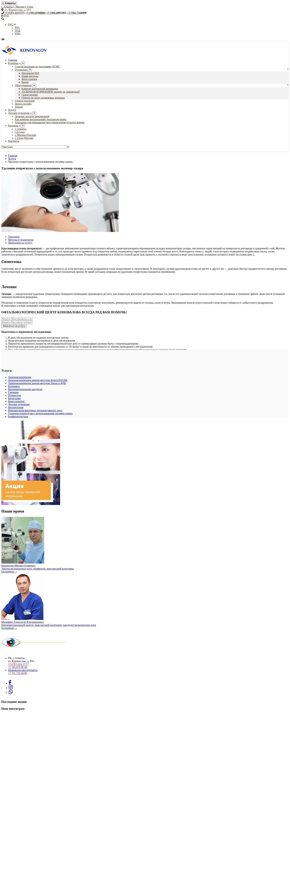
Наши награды (29, 76)
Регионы (13, 125)
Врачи (25, 82)
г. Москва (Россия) (25, 135)
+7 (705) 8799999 (35, 12)
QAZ (17, 30)
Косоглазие (14, 398)
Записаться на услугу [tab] (20, 242)
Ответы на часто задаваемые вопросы (43, 97)
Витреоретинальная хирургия (25, 389)
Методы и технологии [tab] (21, 239)
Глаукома (13, 392)
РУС (11, 24)
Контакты (13, 141)
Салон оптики (29, 94)
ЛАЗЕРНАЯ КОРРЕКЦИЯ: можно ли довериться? (50, 91)
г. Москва (18, 6)
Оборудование (23, 85)
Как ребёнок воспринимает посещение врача (40, 119)
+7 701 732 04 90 (17, 673)
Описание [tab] (14, 236)
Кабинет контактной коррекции (39, 88)
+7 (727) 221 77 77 (18, 664)
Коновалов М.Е (30, 73)
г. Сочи (29, 6)
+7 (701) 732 (74, 12)
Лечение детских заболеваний (32, 116)
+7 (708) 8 (52, 12)
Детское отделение (19, 113)
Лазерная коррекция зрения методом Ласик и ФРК (37, 383)
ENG (17, 33)
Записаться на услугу (14, 326)
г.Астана (20, 132)
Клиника (13, 63)
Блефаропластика (18, 416)
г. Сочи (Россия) (24, 138)
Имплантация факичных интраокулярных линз (35, 410)
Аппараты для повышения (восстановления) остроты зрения (49, 122)
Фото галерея (29, 79)
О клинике (21, 69)
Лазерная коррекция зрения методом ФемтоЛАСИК (37, 380)
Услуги (12, 109)
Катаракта (14, 386)
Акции (19, 106)
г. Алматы (9, 3)
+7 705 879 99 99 (17, 667)
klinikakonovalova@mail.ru (23, 670)
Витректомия (15, 407)
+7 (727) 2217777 (14, 12)
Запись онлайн (23, 103)
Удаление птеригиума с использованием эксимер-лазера (40, 413)
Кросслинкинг (16, 401)
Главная (12, 60)
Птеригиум (14, 395)
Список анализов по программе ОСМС (37, 66)
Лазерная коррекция (19, 377)
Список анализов (25, 100)
